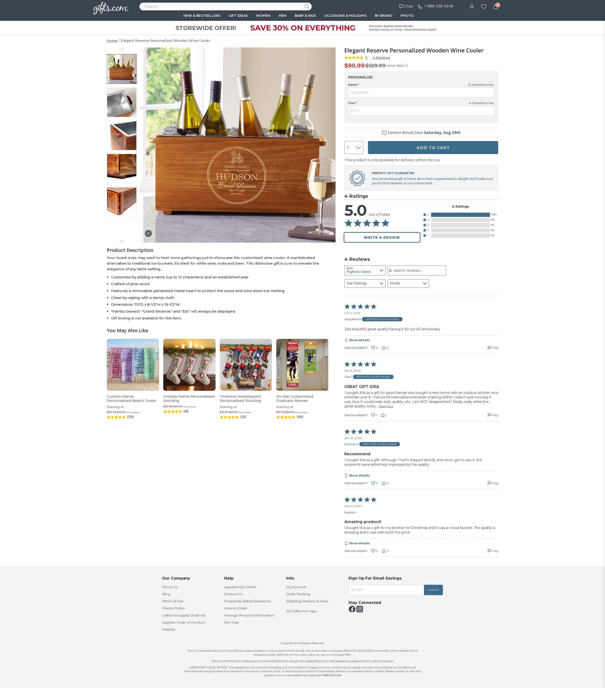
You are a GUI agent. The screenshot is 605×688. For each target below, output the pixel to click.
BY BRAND (383, 15)
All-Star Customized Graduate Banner (294, 398)
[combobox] (365, 270)
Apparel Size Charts (240, 587)
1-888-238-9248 (438, 6)
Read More (386, 406)
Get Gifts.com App (301, 611)
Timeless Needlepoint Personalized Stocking (240, 398)
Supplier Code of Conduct (183, 622)
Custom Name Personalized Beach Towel (131, 398)
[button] (460, 215)
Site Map (231, 622)
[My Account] (472, 6)
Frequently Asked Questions (247, 601)
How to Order (235, 608)
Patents (168, 629)
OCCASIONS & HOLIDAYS (345, 15)
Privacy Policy (173, 608)
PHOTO (407, 15)
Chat (408, 6)
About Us (170, 587)
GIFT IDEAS (238, 15)
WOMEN (263, 15)
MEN (282, 15)
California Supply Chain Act (184, 615)
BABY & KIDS (305, 15)
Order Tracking (298, 594)
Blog (166, 594)
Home (112, 41)
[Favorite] (483, 6)
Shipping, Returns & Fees (307, 601)
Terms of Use (173, 601)
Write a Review (382, 237)
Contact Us (233, 594)
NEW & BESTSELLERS (201, 15)
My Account (296, 587)
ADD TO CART (433, 147)
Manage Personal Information (249, 615)
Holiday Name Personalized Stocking (189, 398)
